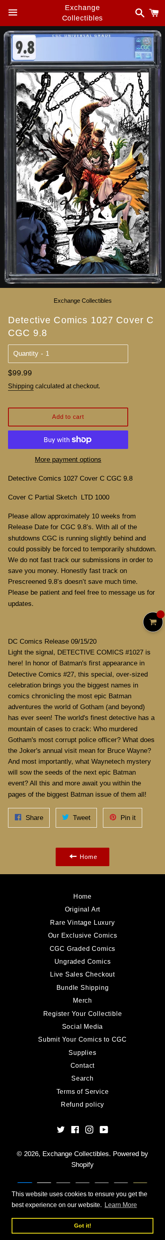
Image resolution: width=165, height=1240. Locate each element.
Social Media (82, 1026)
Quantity (25, 353)
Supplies (82, 1052)
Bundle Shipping (82, 987)
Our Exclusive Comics (82, 935)
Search (82, 1078)
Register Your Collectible (82, 1013)
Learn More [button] (121, 1204)
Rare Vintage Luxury (82, 922)
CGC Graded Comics (83, 948)
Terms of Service (82, 1091)
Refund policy (82, 1104)
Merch (82, 1000)
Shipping (21, 386)
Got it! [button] (82, 1225)
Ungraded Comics (82, 961)
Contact (82, 1065)
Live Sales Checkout (82, 974)
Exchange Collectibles (82, 13)
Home (82, 896)
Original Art (83, 909)
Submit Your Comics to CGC (82, 1039)
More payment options (68, 459)
